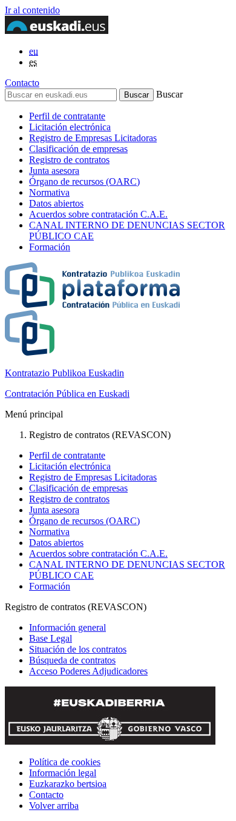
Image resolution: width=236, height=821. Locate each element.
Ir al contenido (32, 10)
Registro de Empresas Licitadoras (93, 138)
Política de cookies (64, 762)
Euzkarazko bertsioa (68, 784)
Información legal (62, 773)
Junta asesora (54, 170)
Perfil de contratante (67, 116)
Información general (67, 627)
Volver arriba (54, 805)
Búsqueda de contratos (72, 660)
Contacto (22, 83)
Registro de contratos (69, 160)
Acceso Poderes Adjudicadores (88, 671)
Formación (49, 247)
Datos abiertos (56, 203)
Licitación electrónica (70, 127)
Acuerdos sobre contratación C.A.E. (98, 214)
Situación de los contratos (77, 649)
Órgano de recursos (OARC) (84, 181)
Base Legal (50, 638)
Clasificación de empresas (78, 149)
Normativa (49, 192)
